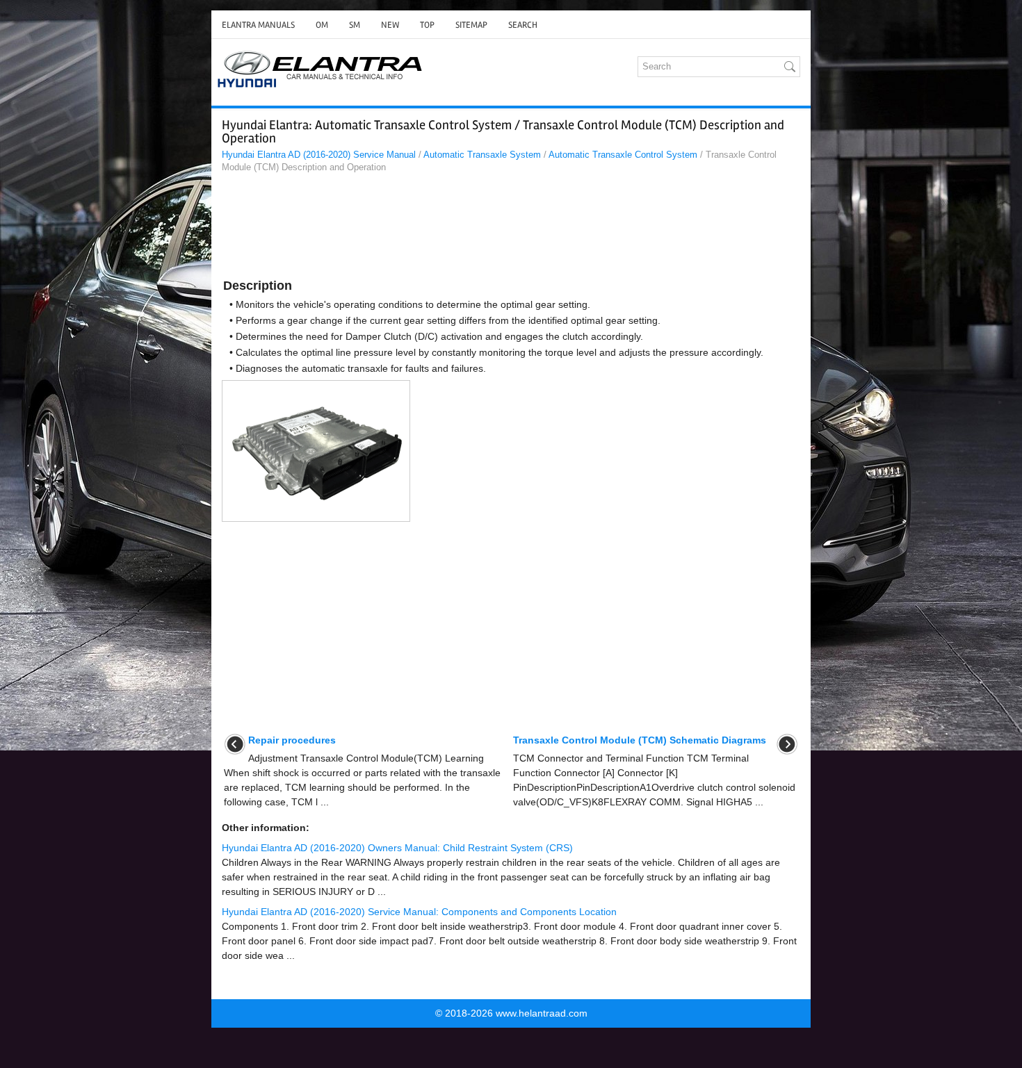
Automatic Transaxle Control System (623, 154)
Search (522, 25)
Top (427, 25)
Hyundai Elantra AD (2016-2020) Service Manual (319, 154)
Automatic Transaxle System (482, 154)
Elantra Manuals (258, 25)
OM (322, 25)
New (390, 25)
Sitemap (471, 25)
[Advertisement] (511, 228)
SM (354, 25)
